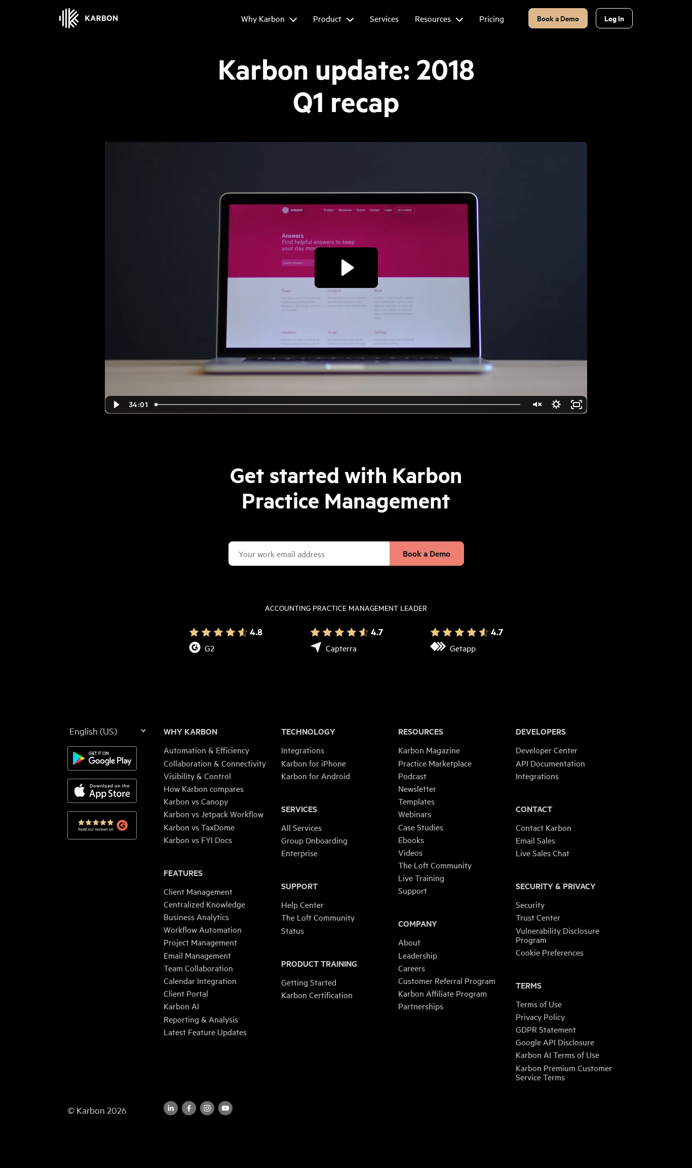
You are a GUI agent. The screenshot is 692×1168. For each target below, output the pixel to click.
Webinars (414, 813)
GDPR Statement (546, 1029)
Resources (420, 731)
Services (299, 809)
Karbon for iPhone (313, 763)
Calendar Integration (200, 980)
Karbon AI (181, 1005)
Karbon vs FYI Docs (198, 839)
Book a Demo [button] (558, 18)
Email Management (197, 955)
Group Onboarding (314, 840)
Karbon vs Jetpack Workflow (213, 813)
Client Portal (186, 993)
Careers (411, 967)
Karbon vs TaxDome (199, 826)
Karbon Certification (317, 994)
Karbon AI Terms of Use (557, 1054)
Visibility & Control (197, 775)
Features (183, 873)
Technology (308, 731)
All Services (301, 827)
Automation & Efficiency (206, 749)
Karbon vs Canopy (196, 801)
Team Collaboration (198, 967)
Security (530, 904)
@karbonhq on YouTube (207, 1108)
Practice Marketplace (435, 763)
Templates (416, 801)
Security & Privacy (556, 886)
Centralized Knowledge (204, 903)
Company (417, 923)
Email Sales (535, 840)
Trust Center (538, 917)
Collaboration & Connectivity (215, 763)
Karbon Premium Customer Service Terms (564, 1072)
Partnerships (420, 1005)
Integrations (302, 749)
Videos (410, 852)
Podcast (412, 775)
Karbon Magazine (429, 749)
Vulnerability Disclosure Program (557, 935)
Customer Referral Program (446, 980)
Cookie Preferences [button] (550, 952)
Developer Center (547, 749)
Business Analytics (196, 916)
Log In (614, 18)
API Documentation (550, 763)
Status (292, 930)
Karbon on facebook (189, 1108)
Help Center (302, 904)
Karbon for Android (315, 775)
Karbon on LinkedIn (171, 1108)
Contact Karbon (543, 827)
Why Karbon (190, 731)
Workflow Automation (203, 929)
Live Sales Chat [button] (542, 852)
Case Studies (420, 826)
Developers (541, 731)
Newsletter (417, 788)
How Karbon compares (204, 788)
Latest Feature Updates (205, 1031)
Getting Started (308, 982)
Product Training (319, 963)
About (409, 941)
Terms (529, 985)
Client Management (198, 891)
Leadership (417, 955)
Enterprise (299, 852)
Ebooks (411, 839)
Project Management (200, 941)
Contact (534, 809)
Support (299, 886)
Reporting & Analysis (201, 1019)
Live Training (421, 877)
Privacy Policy (540, 1016)
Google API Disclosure (555, 1041)
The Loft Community (318, 917)
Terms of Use (539, 1003)
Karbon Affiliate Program (442, 993)
